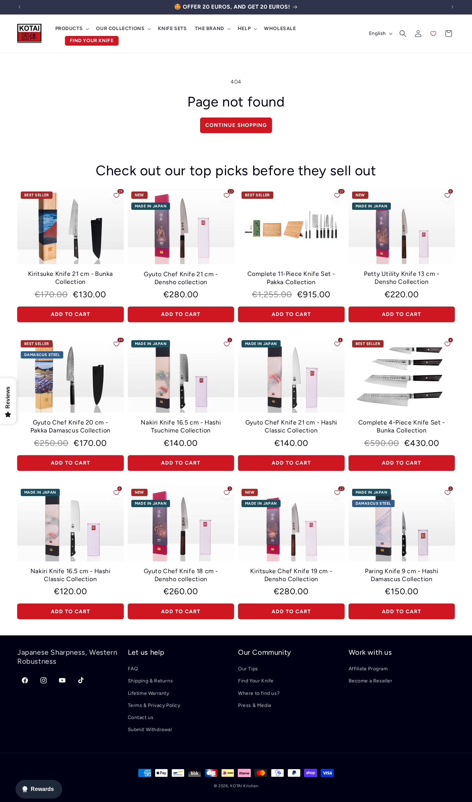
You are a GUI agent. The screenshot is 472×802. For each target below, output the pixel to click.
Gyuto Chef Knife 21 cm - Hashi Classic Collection (291, 426)
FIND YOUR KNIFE (92, 41)
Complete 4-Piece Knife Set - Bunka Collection (401, 426)
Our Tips (248, 669)
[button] (71, 28)
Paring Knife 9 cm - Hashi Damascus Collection (401, 574)
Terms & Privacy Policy (154, 705)
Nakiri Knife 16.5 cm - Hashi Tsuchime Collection (181, 426)
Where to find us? (259, 693)
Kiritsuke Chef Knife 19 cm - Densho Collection (291, 574)
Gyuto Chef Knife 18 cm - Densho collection (181, 574)
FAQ (133, 669)
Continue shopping (236, 125)
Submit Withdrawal (150, 730)
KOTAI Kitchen (244, 786)
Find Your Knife (256, 681)
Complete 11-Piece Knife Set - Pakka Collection (291, 277)
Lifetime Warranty (148, 693)
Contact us (141, 717)
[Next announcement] (452, 6)
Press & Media (254, 705)
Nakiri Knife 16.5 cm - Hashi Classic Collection (70, 574)
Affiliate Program (368, 669)
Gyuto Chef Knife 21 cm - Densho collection (181, 278)
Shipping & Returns (150, 681)
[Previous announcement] (19, 6)
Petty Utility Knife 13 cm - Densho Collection (401, 277)
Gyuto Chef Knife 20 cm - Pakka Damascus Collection (70, 426)
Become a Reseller (371, 681)
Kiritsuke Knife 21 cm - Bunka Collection (70, 277)
